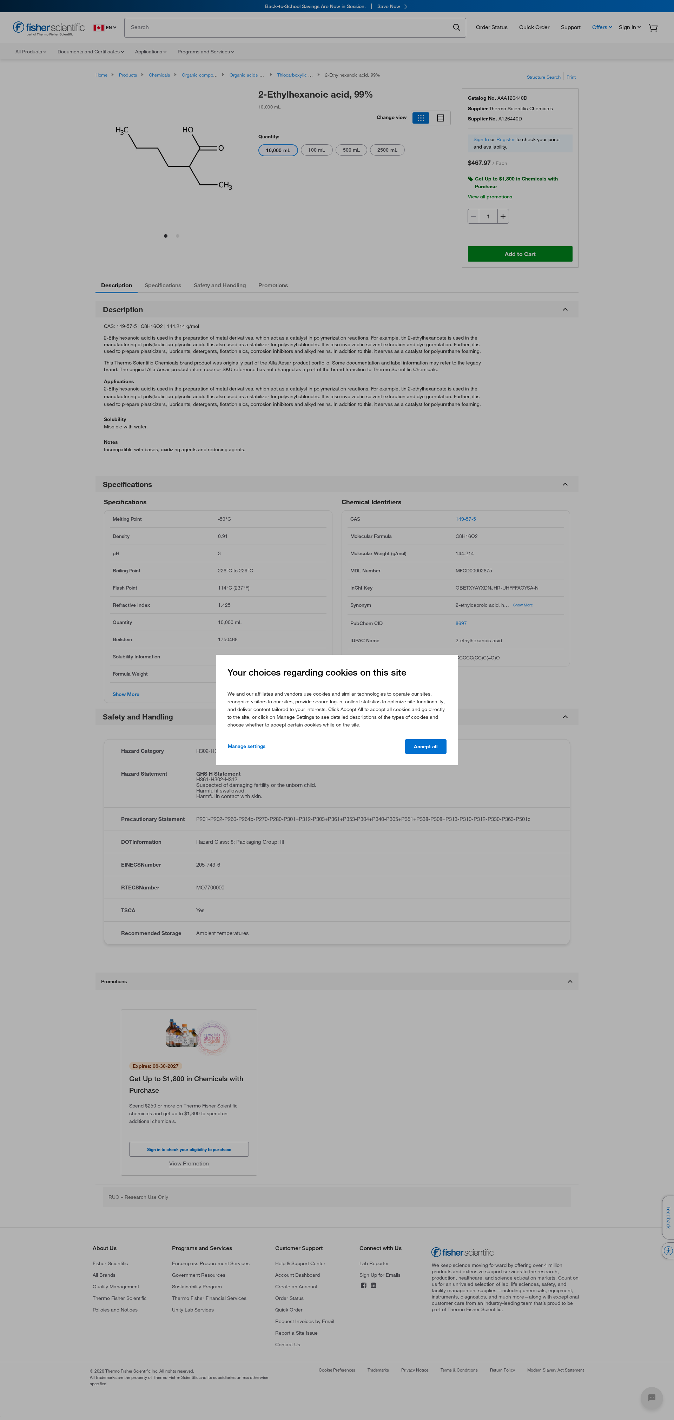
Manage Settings (246, 746)
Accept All (426, 746)
